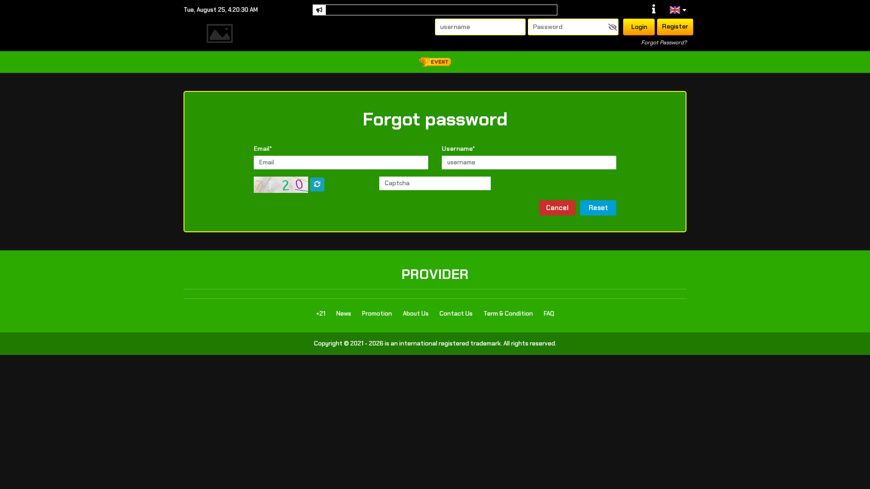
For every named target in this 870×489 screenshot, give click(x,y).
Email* (263, 148)
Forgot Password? (663, 42)
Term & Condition (508, 313)
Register (675, 26)
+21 (320, 313)
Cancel (557, 207)
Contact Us (456, 313)
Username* (458, 148)
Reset (598, 207)
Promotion (377, 313)
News (343, 313)
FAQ (549, 313)
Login (639, 27)
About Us (416, 313)
